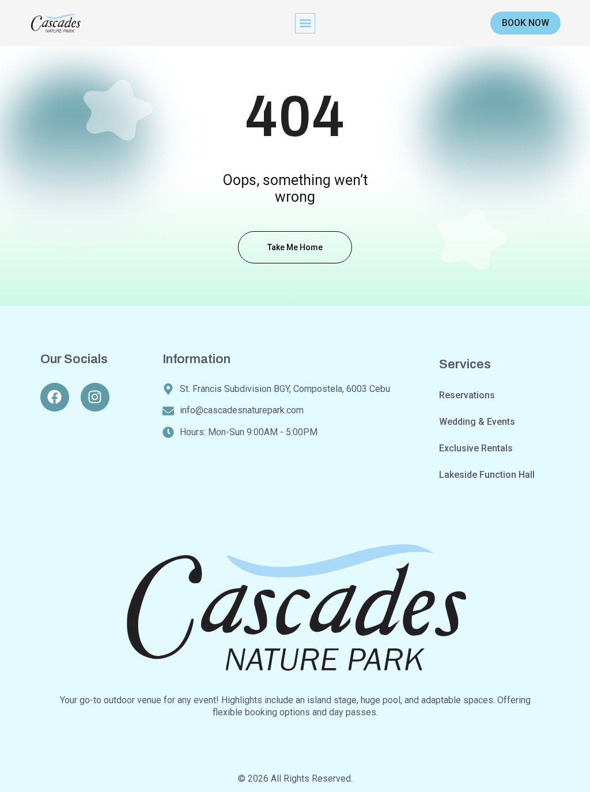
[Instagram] (95, 397)
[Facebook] (54, 397)
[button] (305, 23)
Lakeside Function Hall (487, 474)
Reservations (467, 395)
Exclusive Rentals (476, 448)
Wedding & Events (477, 421)
